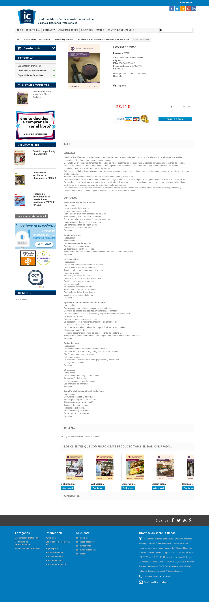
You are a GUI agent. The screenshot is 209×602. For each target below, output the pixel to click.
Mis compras (82, 538)
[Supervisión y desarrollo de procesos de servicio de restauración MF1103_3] (165, 467)
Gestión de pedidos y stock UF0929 (44, 152)
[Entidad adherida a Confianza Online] (35, 258)
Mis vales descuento (85, 542)
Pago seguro (52, 548)
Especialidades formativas (30, 75)
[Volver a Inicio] (18, 40)
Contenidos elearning (120, 30)
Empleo (100, 30)
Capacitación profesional (29, 66)
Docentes (87, 30)
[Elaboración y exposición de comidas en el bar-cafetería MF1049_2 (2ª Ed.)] (135, 467)
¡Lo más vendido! (28, 145)
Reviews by (21, 300)
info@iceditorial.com (159, 582)
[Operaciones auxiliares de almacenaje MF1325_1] (22, 179)
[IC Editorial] (58, 17)
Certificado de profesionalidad (32, 70)
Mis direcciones (83, 546)
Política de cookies (55, 556)
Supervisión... (159, 484)
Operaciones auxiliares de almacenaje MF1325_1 (44, 175)
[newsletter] (35, 236)
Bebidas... (187, 484)
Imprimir (122, 86)
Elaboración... (68, 484)
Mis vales (80, 554)
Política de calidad (54, 560)
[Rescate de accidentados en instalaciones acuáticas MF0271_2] (22, 200)
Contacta (49, 30)
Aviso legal (51, 538)
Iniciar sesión (186, 2)
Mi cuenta (83, 533)
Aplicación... (97, 484)
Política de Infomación (56, 564)
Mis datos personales (86, 550)
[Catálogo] (36, 125)
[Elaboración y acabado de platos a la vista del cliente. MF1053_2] (74, 467)
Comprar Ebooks (68, 30)
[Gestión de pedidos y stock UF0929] (22, 157)
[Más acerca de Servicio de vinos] (22, 98)
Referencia (118, 53)
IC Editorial (33, 30)
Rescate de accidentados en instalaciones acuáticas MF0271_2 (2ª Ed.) (43, 199)
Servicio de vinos (42, 91)
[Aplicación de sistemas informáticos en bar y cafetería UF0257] (104, 467)
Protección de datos (55, 552)
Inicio (20, 30)
